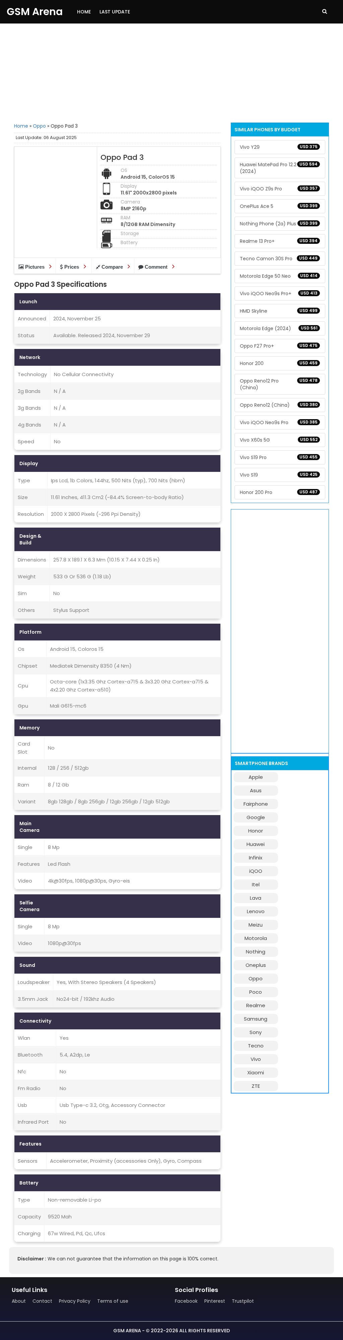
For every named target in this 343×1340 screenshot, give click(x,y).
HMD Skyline (279, 311)
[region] (171, 72)
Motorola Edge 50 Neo (279, 276)
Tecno (256, 1045)
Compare (112, 267)
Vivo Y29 (279, 147)
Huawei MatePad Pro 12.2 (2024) (279, 168)
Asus (256, 790)
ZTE (256, 1085)
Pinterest (214, 1301)
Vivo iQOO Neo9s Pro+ (279, 293)
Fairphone (256, 803)
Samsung (255, 1018)
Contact (42, 1301)
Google (256, 817)
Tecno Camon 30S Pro (279, 258)
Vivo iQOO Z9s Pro (279, 188)
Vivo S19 (279, 475)
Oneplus (256, 965)
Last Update (114, 11)
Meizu (256, 924)
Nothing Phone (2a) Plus (279, 223)
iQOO (255, 871)
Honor (255, 830)
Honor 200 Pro (279, 492)
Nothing (255, 951)
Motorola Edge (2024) (279, 328)
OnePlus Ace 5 (279, 206)
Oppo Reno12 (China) (279, 405)
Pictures (35, 267)
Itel (256, 884)
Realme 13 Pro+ (279, 241)
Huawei (256, 844)
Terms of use (112, 1301)
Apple (256, 776)
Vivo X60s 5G (279, 440)
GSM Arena (35, 11)
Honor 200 (279, 363)
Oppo (39, 126)
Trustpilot (243, 1301)
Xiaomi (255, 1072)
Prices (71, 267)
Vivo (256, 1059)
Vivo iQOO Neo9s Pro (279, 422)
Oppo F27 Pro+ (279, 346)
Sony (256, 1032)
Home (84, 11)
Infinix (255, 857)
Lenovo (256, 911)
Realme (255, 1005)
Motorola (256, 938)
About (19, 1301)
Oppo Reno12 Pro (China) (279, 384)
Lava (255, 897)
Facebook (186, 1301)
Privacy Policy (74, 1301)
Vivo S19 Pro (279, 457)
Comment (156, 267)
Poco (255, 991)
